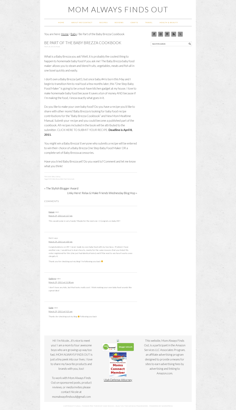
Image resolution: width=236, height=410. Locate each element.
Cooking (57, 176)
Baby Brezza (56, 179)
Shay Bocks (108, 406)
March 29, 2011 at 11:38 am (61, 282)
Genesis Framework (138, 406)
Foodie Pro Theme (91, 406)
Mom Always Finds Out (118, 9)
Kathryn (52, 278)
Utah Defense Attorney (118, 379)
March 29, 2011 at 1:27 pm (61, 216)
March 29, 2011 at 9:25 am (61, 311)
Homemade (70, 179)
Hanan (51, 212)
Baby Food (63, 179)
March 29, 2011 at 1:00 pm (61, 242)
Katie (51, 307)
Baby (53, 176)
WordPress (167, 406)
